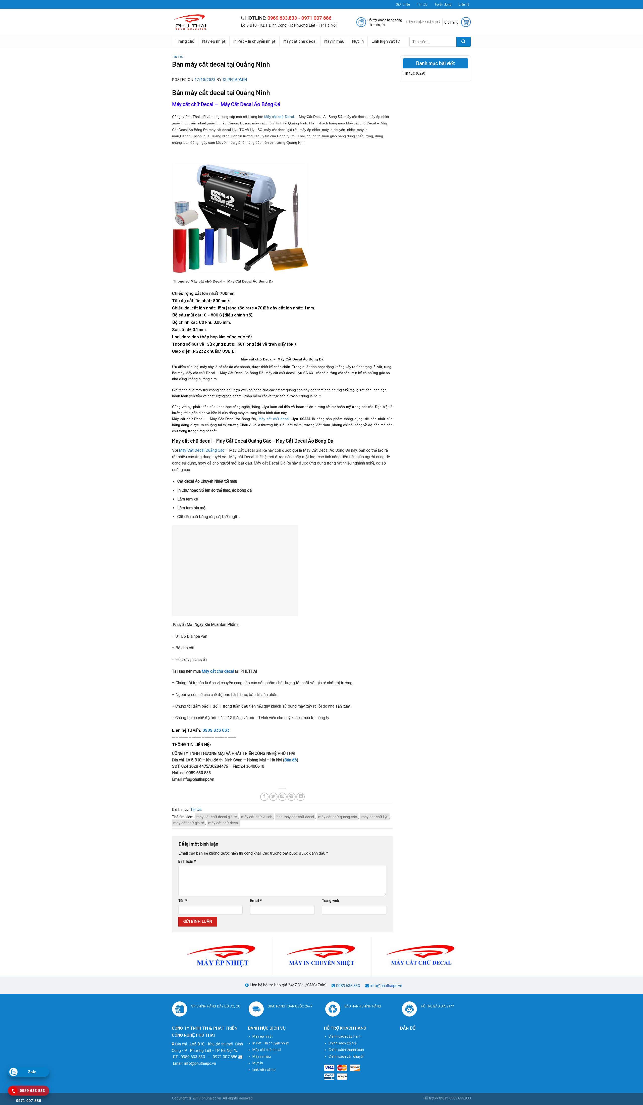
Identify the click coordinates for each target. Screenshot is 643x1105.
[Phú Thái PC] (202, 22)
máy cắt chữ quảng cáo (337, 817)
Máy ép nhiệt (214, 40)
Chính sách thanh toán (346, 1050)
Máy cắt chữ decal (299, 40)
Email (256, 901)
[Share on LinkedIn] (300, 797)
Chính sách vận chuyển (346, 1056)
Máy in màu (334, 40)
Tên (182, 901)
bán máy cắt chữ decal (295, 817)
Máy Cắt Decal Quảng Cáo (202, 450)
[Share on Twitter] (273, 797)
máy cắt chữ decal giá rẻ (216, 817)
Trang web (330, 901)
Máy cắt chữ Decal (279, 117)
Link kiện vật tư (385, 40)
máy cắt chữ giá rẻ (188, 823)
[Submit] (463, 42)
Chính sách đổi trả (343, 1043)
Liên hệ (464, 4)
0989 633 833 (216, 730)
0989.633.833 (348, 985)
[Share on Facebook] (264, 797)
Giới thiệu (403, 4)
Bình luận (187, 861)
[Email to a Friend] (282, 797)
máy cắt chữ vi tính (256, 817)
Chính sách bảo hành (345, 1036)
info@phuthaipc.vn (386, 985)
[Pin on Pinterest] (291, 797)
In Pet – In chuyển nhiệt (254, 40)
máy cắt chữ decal (223, 823)
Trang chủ (185, 40)
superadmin (235, 79)
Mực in (358, 40)
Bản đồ (290, 760)
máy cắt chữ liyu (374, 817)
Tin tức (422, 4)
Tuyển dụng (443, 4)
